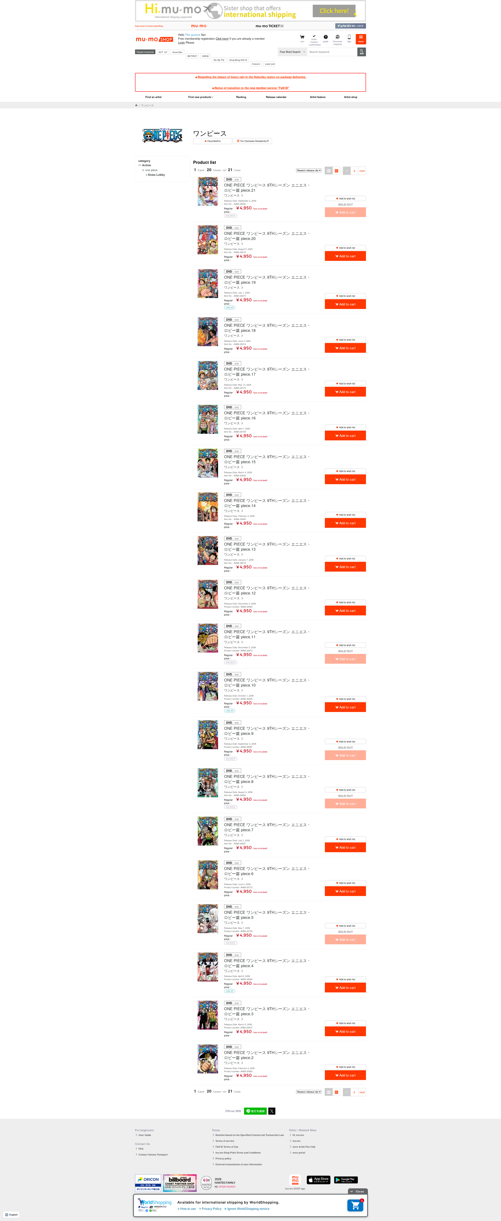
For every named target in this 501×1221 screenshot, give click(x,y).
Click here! (222, 38)
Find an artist (153, 97)
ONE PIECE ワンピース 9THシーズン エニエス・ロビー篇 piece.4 (267, 963)
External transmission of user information (238, 1164)
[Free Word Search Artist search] (292, 52)
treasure (256, 63)
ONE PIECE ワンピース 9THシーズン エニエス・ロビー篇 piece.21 (267, 187)
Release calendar (276, 97)
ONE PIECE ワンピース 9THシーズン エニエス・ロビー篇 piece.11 (267, 634)
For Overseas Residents (253, 141)
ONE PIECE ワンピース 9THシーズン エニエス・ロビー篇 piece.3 (267, 1011)
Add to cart (347, 255)
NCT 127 (163, 52)
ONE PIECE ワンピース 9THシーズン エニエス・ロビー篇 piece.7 (267, 827)
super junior (270, 63)
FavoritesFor (214, 141)
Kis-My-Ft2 (219, 59)
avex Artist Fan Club (304, 1146)
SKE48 (205, 55)
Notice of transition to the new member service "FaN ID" (251, 88)
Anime (146, 165)
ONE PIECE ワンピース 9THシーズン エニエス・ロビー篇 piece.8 (267, 779)
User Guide (145, 1135)
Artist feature (317, 97)
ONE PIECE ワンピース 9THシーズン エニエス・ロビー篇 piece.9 (267, 731)
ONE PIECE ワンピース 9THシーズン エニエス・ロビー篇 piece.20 (267, 236)
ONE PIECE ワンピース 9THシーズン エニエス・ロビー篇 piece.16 (267, 415)
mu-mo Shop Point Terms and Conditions (238, 1152)
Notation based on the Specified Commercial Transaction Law (249, 1135)
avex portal (299, 1152)
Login (181, 42)
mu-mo (296, 1141)
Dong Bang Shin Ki (238, 59)
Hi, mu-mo (298, 1135)
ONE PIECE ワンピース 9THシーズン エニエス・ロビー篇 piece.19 (267, 280)
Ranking (241, 97)
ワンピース (232, 195)
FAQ (141, 1148)
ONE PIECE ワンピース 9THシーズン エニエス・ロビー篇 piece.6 (267, 871)
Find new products (199, 97)
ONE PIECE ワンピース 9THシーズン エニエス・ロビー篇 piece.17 (267, 371)
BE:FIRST (192, 55)
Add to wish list (347, 198)
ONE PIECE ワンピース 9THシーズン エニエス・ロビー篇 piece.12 (267, 590)
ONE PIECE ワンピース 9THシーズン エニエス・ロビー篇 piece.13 (267, 546)
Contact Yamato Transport (153, 1154)
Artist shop (350, 97)
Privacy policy (223, 1158)
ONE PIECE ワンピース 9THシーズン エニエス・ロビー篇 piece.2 (267, 1055)
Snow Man (177, 52)
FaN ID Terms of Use (226, 1146)
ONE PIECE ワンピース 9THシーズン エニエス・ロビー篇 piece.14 (267, 503)
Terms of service (224, 1141)
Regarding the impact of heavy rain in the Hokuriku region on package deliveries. (252, 77)
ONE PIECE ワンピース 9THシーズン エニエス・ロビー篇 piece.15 (267, 459)
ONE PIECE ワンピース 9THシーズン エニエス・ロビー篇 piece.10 (267, 682)
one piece (151, 170)
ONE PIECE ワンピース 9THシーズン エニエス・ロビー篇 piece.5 (267, 915)
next (362, 171)
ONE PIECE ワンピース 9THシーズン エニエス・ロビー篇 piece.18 (267, 328)
